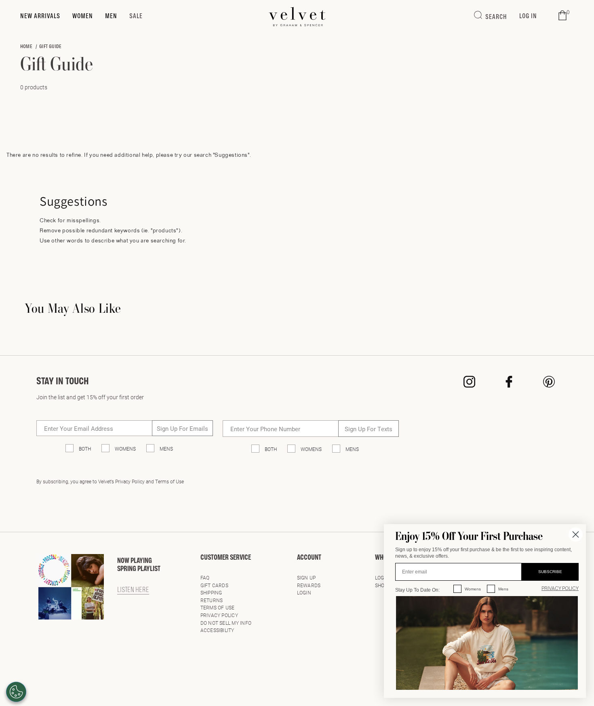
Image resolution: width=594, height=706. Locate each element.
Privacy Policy (219, 615)
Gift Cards (214, 585)
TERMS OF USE (217, 607)
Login (304, 592)
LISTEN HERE (133, 590)
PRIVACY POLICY (560, 588)
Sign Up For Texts (368, 429)
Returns (211, 600)
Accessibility (217, 630)
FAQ (205, 577)
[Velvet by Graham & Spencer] (297, 17)
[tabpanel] (297, 340)
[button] (562, 15)
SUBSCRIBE (550, 571)
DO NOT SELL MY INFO (226, 623)
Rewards (309, 585)
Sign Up (306, 577)
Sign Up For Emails (182, 428)
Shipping (211, 592)
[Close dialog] (576, 534)
